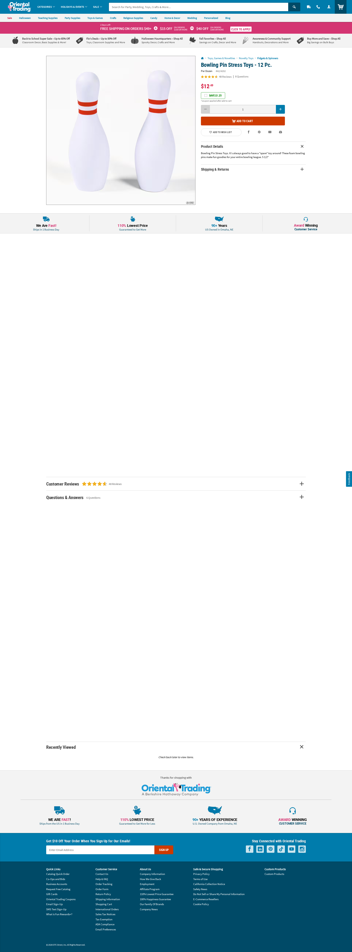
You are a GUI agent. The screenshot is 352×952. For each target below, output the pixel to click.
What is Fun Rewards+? (59, 914)
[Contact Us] (318, 7)
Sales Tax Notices (105, 914)
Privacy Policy (201, 874)
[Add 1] (280, 109)
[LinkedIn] (260, 849)
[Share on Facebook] (248, 132)
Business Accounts (56, 884)
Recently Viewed (61, 747)
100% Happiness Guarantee (155, 899)
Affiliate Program (150, 889)
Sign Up (164, 850)
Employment (147, 884)
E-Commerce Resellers (206, 899)
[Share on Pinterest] (259, 132)
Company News (149, 909)
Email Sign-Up (54, 904)
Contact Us (102, 874)
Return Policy (103, 894)
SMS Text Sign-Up (56, 909)
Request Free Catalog (58, 889)
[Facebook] (249, 849)
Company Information (152, 874)
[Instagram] (302, 849)
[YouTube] (291, 849)
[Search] (294, 7)
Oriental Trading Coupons (61, 899)
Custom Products (274, 874)
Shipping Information (108, 899)
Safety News (200, 889)
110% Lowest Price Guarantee (156, 894)
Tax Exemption (104, 919)
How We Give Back (150, 879)
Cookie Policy (201, 904)
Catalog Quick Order (57, 874)
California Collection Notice (209, 884)
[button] (120, 130)
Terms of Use (200, 879)
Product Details (212, 146)
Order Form (102, 889)
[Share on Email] (269, 132)
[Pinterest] (270, 849)
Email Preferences (106, 929)
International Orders (107, 909)
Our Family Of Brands (152, 904)
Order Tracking (104, 884)
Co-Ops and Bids (55, 879)
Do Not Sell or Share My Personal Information (219, 894)
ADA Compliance (105, 924)
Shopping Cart (104, 904)
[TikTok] (281, 849)
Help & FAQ (102, 879)
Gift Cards (51, 894)
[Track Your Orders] (309, 7)
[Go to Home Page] (202, 58)
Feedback (349, 479)
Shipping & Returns (215, 169)
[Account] (329, 7)
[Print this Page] (280, 132)
